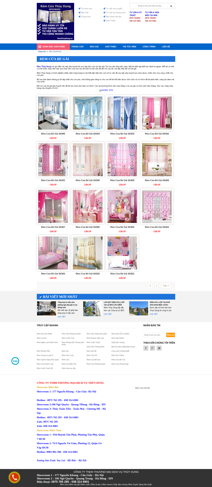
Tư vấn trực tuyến (114, 8)
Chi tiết (62, 317)
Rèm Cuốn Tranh (93, 342)
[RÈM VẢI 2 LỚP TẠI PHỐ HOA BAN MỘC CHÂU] (138, 308)
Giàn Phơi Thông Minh (95, 347)
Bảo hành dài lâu (113, 16)
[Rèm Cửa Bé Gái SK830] (87, 160)
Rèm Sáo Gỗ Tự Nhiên (120, 334)
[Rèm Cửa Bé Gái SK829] (122, 160)
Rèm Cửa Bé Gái (93, 360)
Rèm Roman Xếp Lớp (95, 338)
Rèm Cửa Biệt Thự (69, 364)
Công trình (86, 16)
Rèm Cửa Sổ (92, 355)
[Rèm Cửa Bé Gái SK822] (87, 253)
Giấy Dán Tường (118, 342)
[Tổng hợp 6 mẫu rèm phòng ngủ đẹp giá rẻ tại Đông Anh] (46, 308)
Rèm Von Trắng (117, 355)
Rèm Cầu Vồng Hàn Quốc (97, 334)
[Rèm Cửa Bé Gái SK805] (53, 113)
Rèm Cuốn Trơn (68, 338)
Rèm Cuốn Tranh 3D (45, 368)
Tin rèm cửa (86, 8)
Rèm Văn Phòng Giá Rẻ (71, 334)
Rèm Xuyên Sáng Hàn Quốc (48, 360)
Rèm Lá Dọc (42, 338)
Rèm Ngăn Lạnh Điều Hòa (47, 342)
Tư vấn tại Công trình (115, 12)
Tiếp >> (166, 286)
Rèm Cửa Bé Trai (118, 360)
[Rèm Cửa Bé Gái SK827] (53, 206)
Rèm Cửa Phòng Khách (96, 364)
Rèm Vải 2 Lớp (68, 355)
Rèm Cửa (65, 360)
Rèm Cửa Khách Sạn (45, 364)
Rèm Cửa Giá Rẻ (142, 388)
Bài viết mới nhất (60, 297)
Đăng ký (170, 335)
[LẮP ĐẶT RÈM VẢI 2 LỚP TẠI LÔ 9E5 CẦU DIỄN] (92, 308)
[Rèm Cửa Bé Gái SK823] (53, 253)
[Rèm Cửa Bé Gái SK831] (53, 160)
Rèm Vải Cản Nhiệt (44, 334)
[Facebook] (145, 348)
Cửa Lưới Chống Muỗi (120, 351)
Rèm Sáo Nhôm (117, 338)
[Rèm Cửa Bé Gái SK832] (157, 113)
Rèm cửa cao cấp (69, 368)
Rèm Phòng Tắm (43, 351)
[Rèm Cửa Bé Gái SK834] (87, 113)
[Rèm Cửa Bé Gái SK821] (122, 253)
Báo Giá (84, 12)
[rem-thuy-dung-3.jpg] (55, 39)
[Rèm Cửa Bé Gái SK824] (157, 206)
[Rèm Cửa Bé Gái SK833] (122, 113)
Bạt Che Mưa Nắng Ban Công (123, 347)
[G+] (152, 348)
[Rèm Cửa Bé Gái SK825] (122, 206)
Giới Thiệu (111, 20)
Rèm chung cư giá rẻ (45, 355)
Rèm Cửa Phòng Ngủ (119, 364)
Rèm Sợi (65, 351)
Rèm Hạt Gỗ (91, 351)
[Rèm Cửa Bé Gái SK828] (157, 160)
